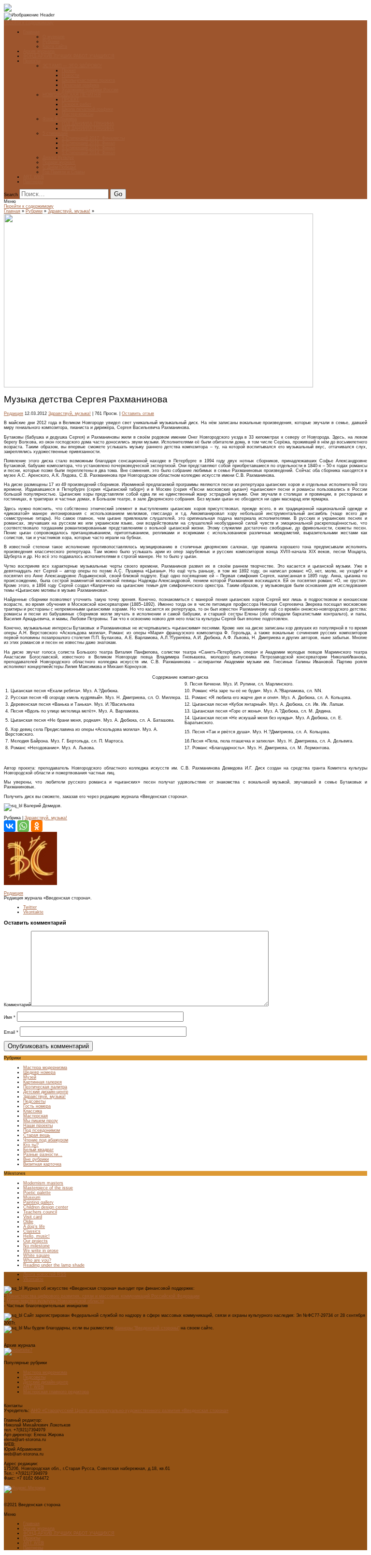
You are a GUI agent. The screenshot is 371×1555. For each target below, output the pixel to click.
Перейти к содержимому (29, 22)
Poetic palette (37, 1192)
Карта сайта (55, 46)
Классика (32, 1111)
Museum (32, 1197)
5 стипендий (55, 133)
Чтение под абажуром (45, 1140)
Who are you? (37, 1260)
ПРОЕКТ (70, 99)
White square (36, 1255)
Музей (29, 1077)
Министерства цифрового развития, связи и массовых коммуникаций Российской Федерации (103, 1296)
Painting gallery (38, 1202)
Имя (9, 1017)
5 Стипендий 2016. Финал (88, 143)
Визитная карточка (42, 1164)
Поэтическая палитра (45, 1086)
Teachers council (40, 1212)
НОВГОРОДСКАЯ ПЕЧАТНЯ (72, 94)
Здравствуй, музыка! (69, 211)
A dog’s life (34, 1226)
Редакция (13, 413)
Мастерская (35, 1115)
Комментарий (17, 1004)
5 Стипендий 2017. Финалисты (93, 138)
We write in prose (40, 1250)
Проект (69, 70)
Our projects (35, 1241)
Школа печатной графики (87, 109)
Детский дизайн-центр (45, 1091)
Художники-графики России (90, 89)
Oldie (28, 1221)
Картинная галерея (42, 1082)
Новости (70, 75)
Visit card (32, 1216)
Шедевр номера (39, 1072)
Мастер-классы (77, 114)
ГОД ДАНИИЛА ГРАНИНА (88, 123)
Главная (31, 31)
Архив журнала (39, 51)
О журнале (54, 36)
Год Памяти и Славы (64, 172)
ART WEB (33, 176)
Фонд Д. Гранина (60, 118)
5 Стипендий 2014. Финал (88, 152)
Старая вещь (36, 1135)
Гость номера (37, 1106)
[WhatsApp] (23, 826)
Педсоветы (34, 1101)
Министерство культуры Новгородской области (55, 1300)
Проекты (31, 60)
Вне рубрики (36, 1159)
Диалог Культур (58, 157)
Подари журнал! (59, 162)
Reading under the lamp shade (54, 1265)
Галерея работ (76, 104)
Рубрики (51, 41)
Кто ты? (31, 1144)
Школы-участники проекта (88, 80)
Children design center (45, 1207)
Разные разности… (42, 1154)
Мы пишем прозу (40, 1120)
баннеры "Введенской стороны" (147, 1328)
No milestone (36, 1245)
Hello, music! (36, 1236)
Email (11, 1032)
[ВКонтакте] (9, 826)
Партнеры (33, 181)
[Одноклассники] (37, 826)
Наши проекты (38, 1125)
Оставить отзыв (138, 413)
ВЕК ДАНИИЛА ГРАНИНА (88, 128)
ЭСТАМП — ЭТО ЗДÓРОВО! (72, 65)
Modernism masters (43, 1183)
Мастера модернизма (45, 1067)
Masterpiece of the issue (48, 1187)
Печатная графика (80, 85)
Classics (32, 1231)
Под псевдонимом (41, 1130)
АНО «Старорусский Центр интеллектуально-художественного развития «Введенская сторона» (129, 1410)
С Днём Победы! (59, 167)
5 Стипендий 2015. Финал (88, 147)
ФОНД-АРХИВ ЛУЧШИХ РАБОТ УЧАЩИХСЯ (68, 56)
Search (11, 194)
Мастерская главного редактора (56, 1391)
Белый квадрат (38, 1149)
